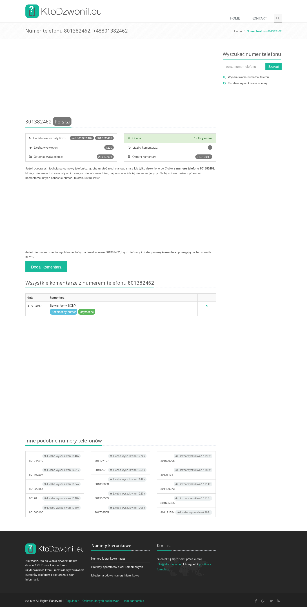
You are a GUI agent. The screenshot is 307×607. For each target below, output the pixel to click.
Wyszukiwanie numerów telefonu (249, 77)
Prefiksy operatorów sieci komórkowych (117, 567)
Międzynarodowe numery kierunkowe (115, 575)
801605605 (185, 500)
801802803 (120, 481)
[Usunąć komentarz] (206, 305)
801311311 (185, 472)
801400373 (185, 486)
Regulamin (72, 600)
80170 (54, 498)
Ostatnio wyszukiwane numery (248, 83)
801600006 (185, 458)
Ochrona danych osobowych (100, 600)
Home (235, 18)
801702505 (120, 510)
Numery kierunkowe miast (108, 558)
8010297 (120, 470)
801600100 (54, 510)
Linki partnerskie (133, 600)
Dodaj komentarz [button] (46, 267)
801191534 (185, 512)
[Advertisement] (120, 79)
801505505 (120, 495)
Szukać (273, 66)
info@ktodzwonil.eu (169, 564)
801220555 (54, 486)
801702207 (54, 472)
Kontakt (259, 18)
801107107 (120, 458)
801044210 (54, 458)
